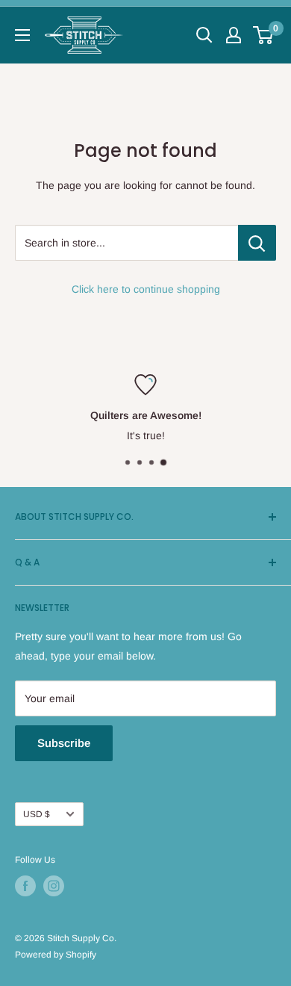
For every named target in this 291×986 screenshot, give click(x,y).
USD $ (36, 814)
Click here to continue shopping (146, 289)
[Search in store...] (257, 243)
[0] (263, 35)
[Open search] (204, 35)
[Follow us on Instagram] (53, 885)
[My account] (233, 35)
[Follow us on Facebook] (25, 885)
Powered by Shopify (55, 954)
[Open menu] (22, 35)
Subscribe (63, 743)
